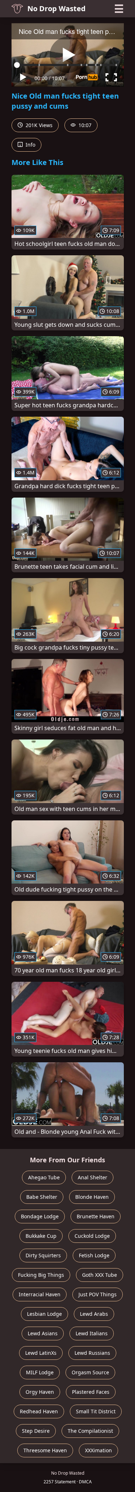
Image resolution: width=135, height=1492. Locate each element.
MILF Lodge (40, 1372)
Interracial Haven (39, 1294)
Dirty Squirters (43, 1255)
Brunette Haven (95, 1216)
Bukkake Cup (41, 1235)
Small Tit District (96, 1411)
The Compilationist (90, 1430)
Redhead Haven (39, 1411)
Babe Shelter (41, 1196)
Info (29, 144)
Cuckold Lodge (92, 1235)
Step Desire (36, 1430)
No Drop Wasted (56, 8)
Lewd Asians (43, 1333)
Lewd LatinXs (41, 1352)
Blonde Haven (92, 1196)
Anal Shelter (92, 1177)
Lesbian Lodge (44, 1313)
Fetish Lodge (94, 1255)
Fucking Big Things (41, 1274)
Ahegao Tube (44, 1177)
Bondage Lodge (40, 1216)
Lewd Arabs (94, 1313)
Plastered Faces (90, 1391)
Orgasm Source (90, 1372)
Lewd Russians (92, 1352)
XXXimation (98, 1450)
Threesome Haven (45, 1450)
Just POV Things (97, 1294)
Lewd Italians (92, 1333)
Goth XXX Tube (99, 1274)
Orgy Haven (40, 1391)
